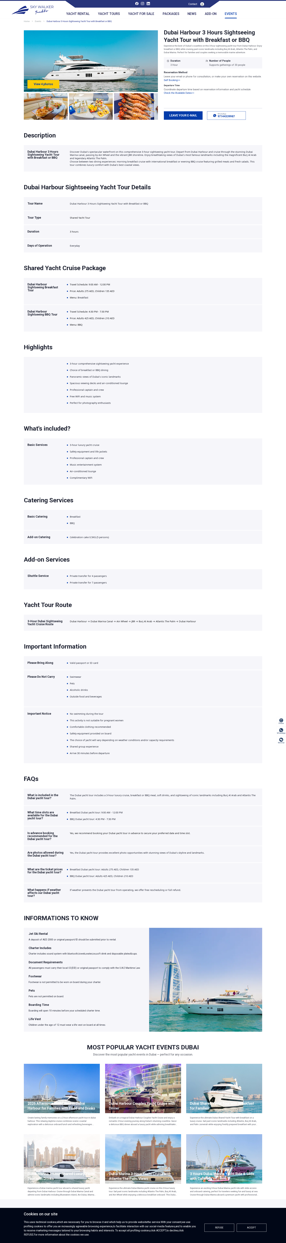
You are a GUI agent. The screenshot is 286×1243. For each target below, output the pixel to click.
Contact (192, 4)
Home (27, 21)
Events (38, 21)
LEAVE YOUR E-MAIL (183, 115)
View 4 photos (43, 84)
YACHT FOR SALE (141, 14)
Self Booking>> (172, 80)
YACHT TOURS (109, 14)
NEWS (192, 14)
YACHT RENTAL (78, 14)
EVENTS (231, 14)
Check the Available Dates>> (179, 93)
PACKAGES (171, 14)
